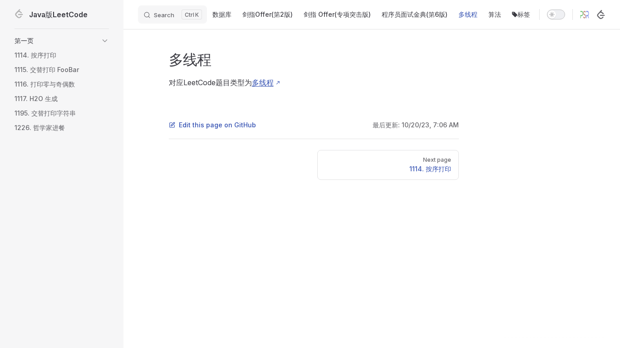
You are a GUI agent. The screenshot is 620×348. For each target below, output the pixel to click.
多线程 (263, 82)
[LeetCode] (601, 14)
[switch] (556, 14)
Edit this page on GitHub (217, 125)
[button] (62, 41)
